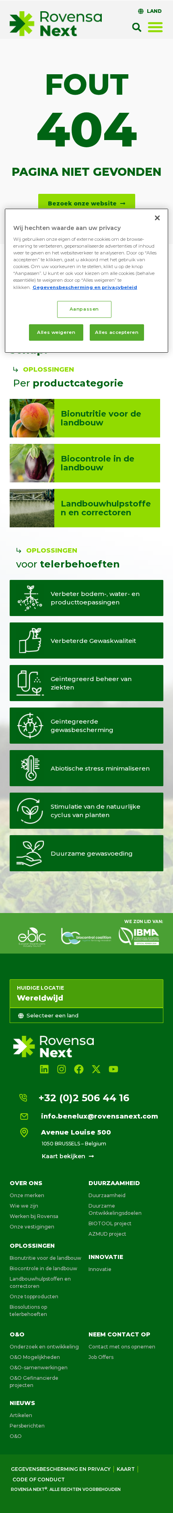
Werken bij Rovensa (34, 1216)
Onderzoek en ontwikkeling (44, 1347)
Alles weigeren (56, 332)
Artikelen (21, 1415)
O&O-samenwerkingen (39, 1368)
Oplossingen (32, 1245)
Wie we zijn (24, 1206)
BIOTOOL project (110, 1223)
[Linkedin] (44, 1069)
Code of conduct (38, 1479)
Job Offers (101, 1357)
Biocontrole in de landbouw (43, 1268)
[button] (136, 27)
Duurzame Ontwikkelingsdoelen (115, 1209)
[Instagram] (61, 1069)
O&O (17, 1334)
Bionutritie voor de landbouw (45, 1258)
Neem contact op (119, 1334)
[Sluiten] (157, 217)
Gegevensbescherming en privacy (61, 1469)
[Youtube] (113, 1069)
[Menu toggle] (155, 27)
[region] (86, 280)
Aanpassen (84, 309)
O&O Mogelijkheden (35, 1357)
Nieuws (22, 1403)
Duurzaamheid (114, 1183)
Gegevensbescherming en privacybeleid (85, 287)
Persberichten (27, 1426)
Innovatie (106, 1257)
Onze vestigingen (32, 1227)
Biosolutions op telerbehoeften (28, 1310)
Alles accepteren (116, 332)
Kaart (126, 1469)
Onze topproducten (34, 1296)
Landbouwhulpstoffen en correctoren (40, 1282)
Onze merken (27, 1195)
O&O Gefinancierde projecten (34, 1381)
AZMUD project (107, 1234)
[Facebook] (78, 1069)
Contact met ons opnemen (122, 1347)
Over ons (26, 1183)
